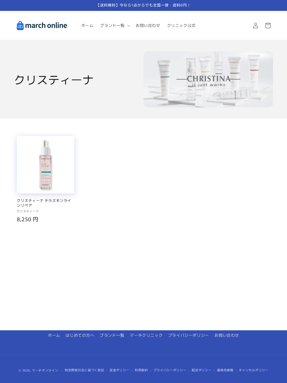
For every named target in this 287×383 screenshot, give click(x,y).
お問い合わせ (226, 335)
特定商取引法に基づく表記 (84, 370)
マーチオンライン (45, 370)
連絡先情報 (225, 370)
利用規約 (141, 370)
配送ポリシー (201, 370)
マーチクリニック (146, 335)
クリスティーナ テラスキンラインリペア (44, 203)
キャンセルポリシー (253, 370)
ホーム (54, 335)
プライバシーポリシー (188, 335)
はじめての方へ (80, 335)
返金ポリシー (119, 370)
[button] (114, 25)
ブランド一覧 (112, 335)
